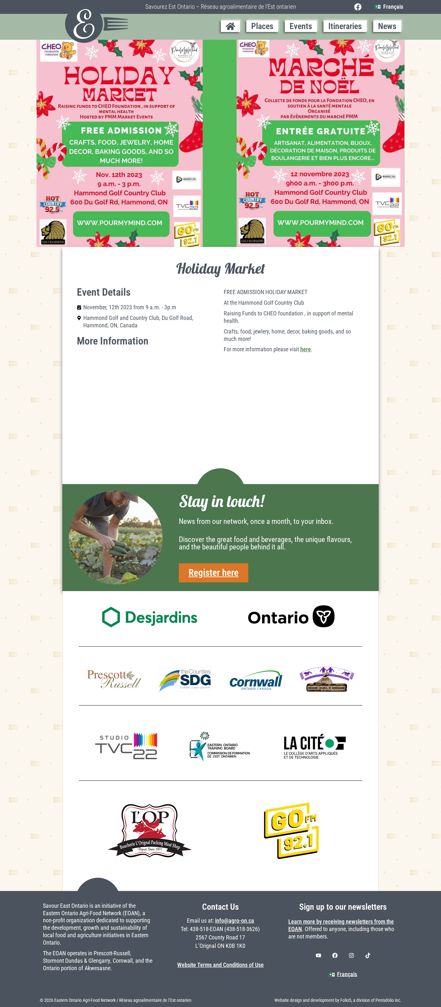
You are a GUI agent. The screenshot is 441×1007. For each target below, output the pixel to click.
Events (301, 26)
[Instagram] (351, 955)
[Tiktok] (367, 955)
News (387, 26)
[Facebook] (357, 7)
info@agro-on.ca (234, 920)
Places (262, 26)
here (305, 349)
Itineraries (345, 26)
